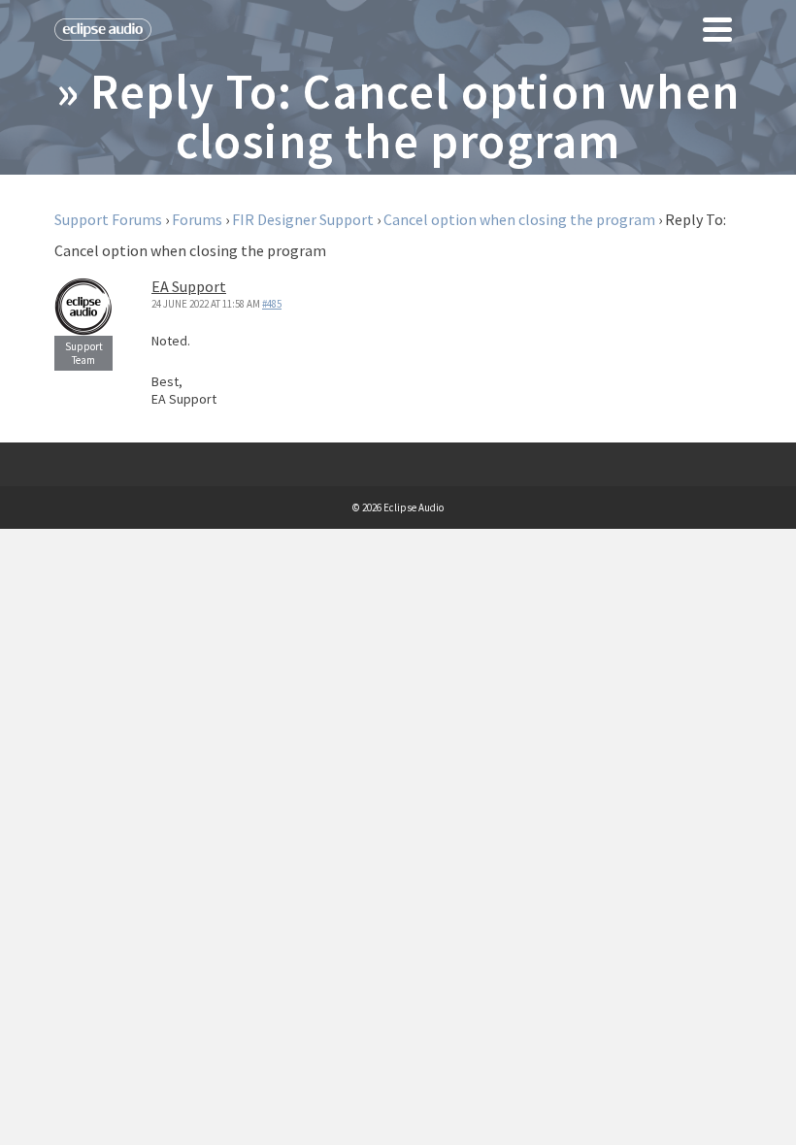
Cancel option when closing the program (519, 219)
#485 (272, 304)
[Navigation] (717, 29)
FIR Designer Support (303, 219)
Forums (197, 219)
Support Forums (108, 219)
